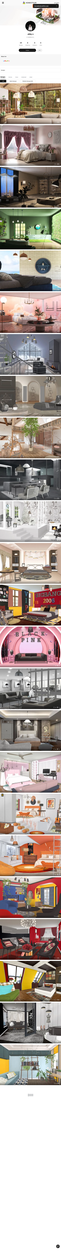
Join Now (56, 3)
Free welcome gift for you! (41, 6)
